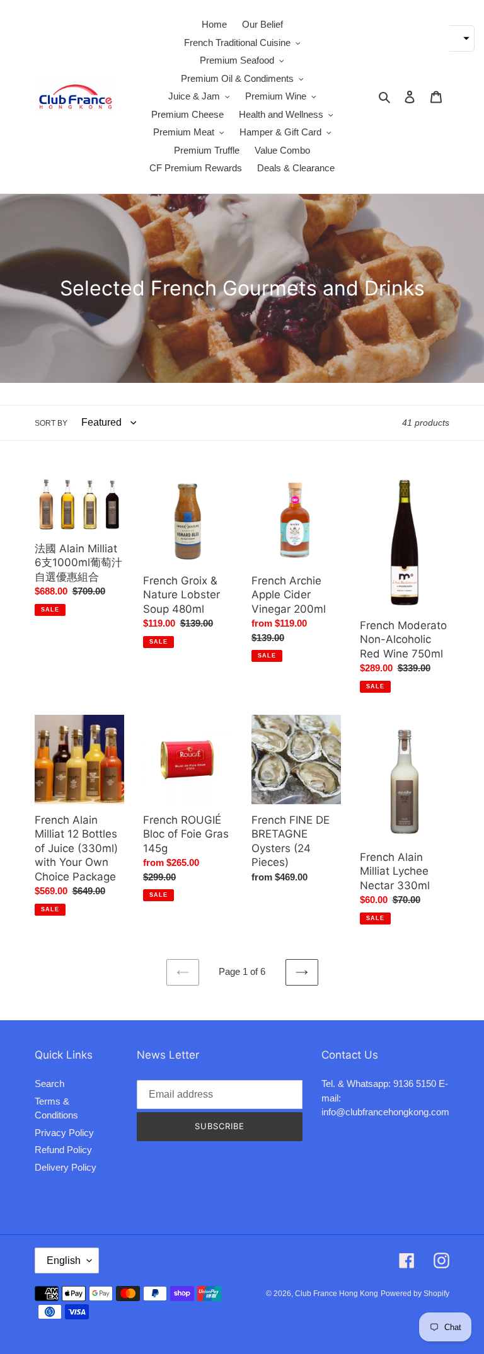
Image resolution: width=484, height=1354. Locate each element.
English (64, 1260)
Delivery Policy (65, 1167)
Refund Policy (63, 1149)
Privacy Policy (64, 1132)
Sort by (51, 423)
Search (49, 1083)
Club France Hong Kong (336, 1293)
